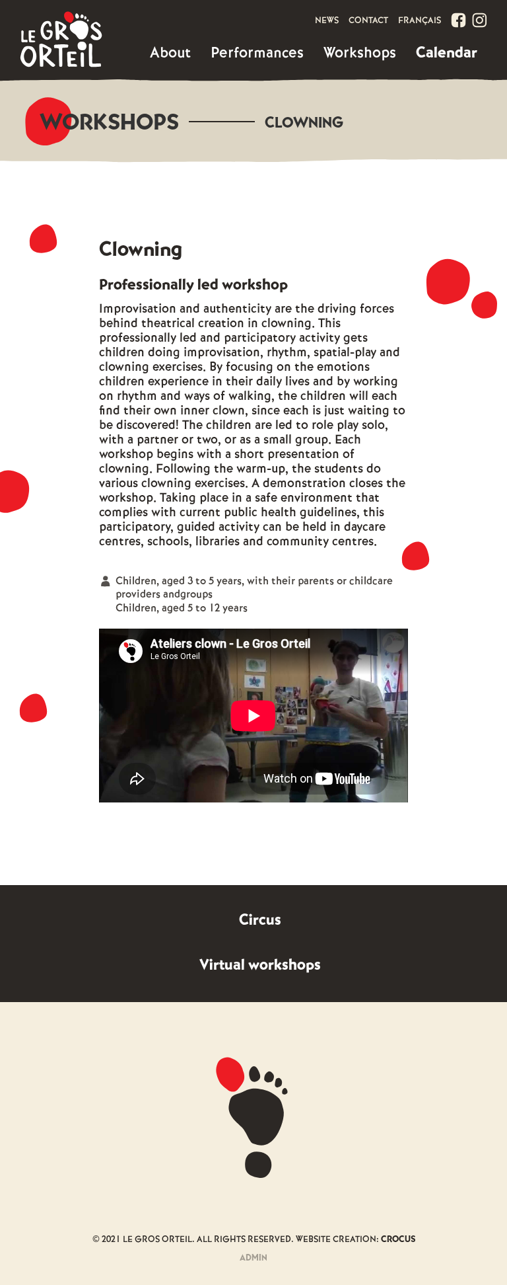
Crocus (398, 1239)
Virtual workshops (260, 965)
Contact (368, 21)
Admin (253, 1258)
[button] (170, 53)
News (327, 21)
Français (419, 21)
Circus (260, 920)
